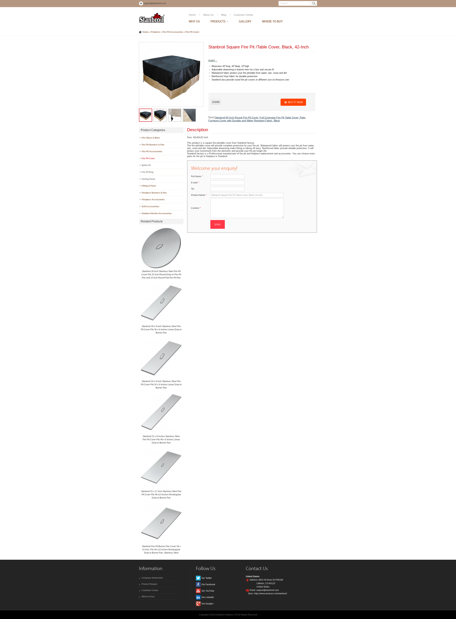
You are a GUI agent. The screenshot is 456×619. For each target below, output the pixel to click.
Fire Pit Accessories (172, 32)
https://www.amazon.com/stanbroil (270, 593)
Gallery (245, 21)
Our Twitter (206, 578)
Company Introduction (152, 578)
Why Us (194, 21)
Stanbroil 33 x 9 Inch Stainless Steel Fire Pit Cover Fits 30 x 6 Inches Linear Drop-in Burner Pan (161, 384)
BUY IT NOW (295, 102)
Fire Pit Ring (148, 172)
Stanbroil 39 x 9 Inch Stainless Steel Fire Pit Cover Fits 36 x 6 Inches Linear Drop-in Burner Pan (161, 329)
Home (192, 14)
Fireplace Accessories (153, 199)
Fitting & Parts (149, 186)
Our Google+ (207, 603)
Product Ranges (149, 584)
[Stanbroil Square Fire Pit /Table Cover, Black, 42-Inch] (171, 74)
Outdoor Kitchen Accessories (157, 213)
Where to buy (148, 596)
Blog (223, 14)
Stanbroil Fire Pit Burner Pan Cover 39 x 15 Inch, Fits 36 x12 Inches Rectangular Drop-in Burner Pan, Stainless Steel (161, 549)
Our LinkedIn (207, 597)
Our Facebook (208, 584)
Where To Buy (272, 21)
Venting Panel (148, 179)
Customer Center (243, 14)
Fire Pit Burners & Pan (153, 144)
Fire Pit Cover (192, 32)
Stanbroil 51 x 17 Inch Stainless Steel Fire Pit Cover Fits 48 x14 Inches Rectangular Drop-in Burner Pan (161, 494)
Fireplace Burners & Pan (154, 193)
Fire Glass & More (151, 138)
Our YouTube (207, 591)
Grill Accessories (150, 206)
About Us (208, 14)
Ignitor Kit (146, 165)
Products (218, 21)
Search (314, 3)
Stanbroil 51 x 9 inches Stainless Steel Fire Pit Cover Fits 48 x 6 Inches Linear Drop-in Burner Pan (161, 439)
